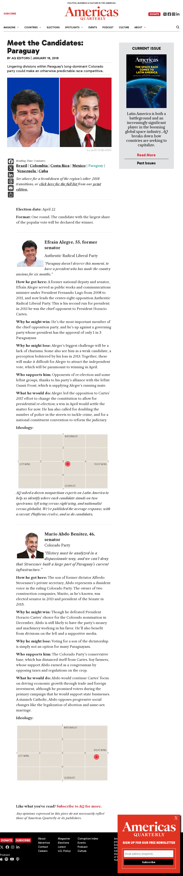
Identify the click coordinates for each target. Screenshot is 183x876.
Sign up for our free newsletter (149, 842)
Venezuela (27, 171)
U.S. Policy (64, 851)
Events (92, 27)
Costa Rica (60, 166)
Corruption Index (88, 838)
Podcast (107, 27)
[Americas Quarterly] (91, 13)
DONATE (154, 14)
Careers (43, 851)
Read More (146, 155)
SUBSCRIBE (10, 13)
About (42, 838)
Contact (43, 846)
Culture (124, 27)
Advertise (44, 842)
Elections (53, 27)
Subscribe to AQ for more (79, 806)
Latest (62, 846)
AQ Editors (20, 58)
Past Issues (146, 163)
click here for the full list (58, 184)
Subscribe (23, 840)
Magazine (64, 838)
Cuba (43, 171)
